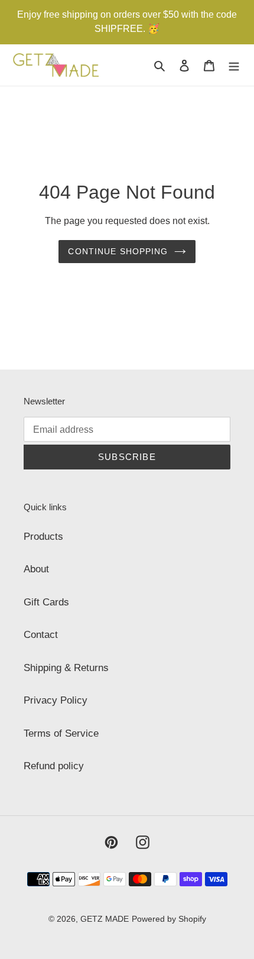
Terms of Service (61, 733)
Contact (41, 634)
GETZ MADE (104, 919)
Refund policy (54, 766)
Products (43, 536)
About (36, 569)
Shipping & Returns (66, 667)
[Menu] (234, 65)
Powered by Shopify (169, 919)
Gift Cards (46, 602)
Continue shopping (118, 251)
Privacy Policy (55, 700)
